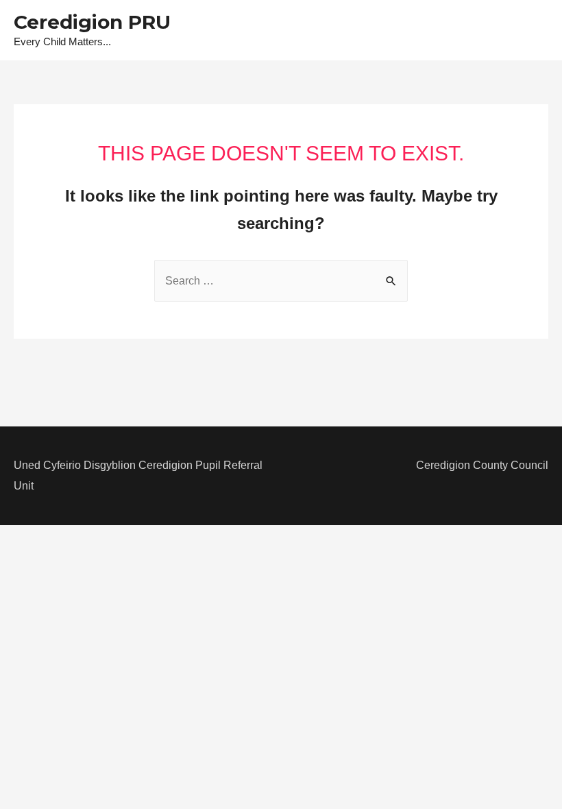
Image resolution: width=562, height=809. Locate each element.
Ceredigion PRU (92, 22)
